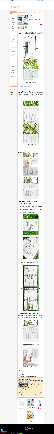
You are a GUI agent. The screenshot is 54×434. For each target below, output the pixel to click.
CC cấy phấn (12, 83)
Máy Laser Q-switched (13, 20)
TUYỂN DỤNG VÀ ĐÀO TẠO (13, 92)
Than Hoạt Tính (12, 62)
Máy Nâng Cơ (13, 39)
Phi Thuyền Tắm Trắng (13, 44)
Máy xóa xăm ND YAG (13, 41)
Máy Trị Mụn (13, 36)
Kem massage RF (13, 54)
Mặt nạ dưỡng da (13, 76)
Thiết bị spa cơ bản (13, 51)
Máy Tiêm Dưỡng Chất (13, 48)
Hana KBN (22, 374)
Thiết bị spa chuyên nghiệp (13, 24)
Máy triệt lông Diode (13, 26)
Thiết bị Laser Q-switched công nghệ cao (13, 16)
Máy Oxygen (13, 28)
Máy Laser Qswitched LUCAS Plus (13, 22)
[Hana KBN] (19, 376)
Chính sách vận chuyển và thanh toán (28, 426)
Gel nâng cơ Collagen (13, 59)
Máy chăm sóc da (13, 84)
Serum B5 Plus (12, 66)
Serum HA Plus (12, 63)
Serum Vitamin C (13, 70)
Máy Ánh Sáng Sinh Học (14, 46)
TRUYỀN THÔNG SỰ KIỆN (13, 89)
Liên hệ (41, 24)
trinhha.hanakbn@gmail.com (38, 0)
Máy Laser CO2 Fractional (13, 18)
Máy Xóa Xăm (13, 42)
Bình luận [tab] (25, 30)
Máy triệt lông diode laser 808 (13, 30)
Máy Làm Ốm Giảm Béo (14, 33)
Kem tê (12, 55)
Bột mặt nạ (12, 58)
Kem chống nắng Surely (39, 407)
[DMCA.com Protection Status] (22, 433)
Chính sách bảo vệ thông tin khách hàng (28, 428)
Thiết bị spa (12, 13)
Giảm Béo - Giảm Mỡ (13, 79)
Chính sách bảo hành (26, 427)
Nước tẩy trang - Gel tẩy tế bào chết (13, 72)
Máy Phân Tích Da (13, 35)
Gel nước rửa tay (13, 80)
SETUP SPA (12, 94)
